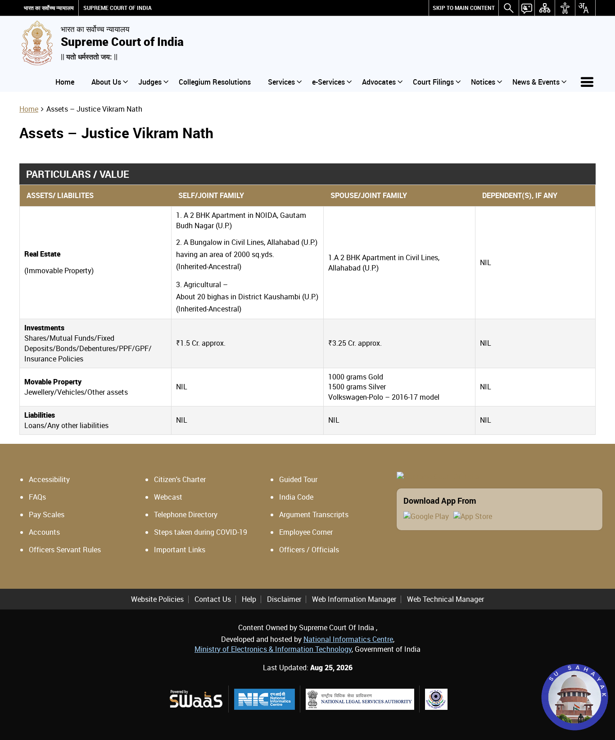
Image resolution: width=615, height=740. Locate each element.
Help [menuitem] (249, 599)
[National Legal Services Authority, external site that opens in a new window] (360, 699)
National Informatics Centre (348, 639)
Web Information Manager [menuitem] (354, 599)
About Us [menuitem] (106, 82)
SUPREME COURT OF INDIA (117, 8)
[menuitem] (463, 8)
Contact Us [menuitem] (212, 599)
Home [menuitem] (64, 82)
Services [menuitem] (281, 82)
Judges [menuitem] (150, 82)
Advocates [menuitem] (379, 82)
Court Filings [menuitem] (433, 82)
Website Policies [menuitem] (157, 599)
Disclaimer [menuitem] (284, 599)
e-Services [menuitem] (328, 82)
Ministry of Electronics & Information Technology (273, 649)
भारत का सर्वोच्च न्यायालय (49, 8)
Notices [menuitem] (483, 82)
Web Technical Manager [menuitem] (445, 599)
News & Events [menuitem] (536, 82)
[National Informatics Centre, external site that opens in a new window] (264, 699)
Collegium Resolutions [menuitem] (215, 82)
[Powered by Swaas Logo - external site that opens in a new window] (195, 699)
